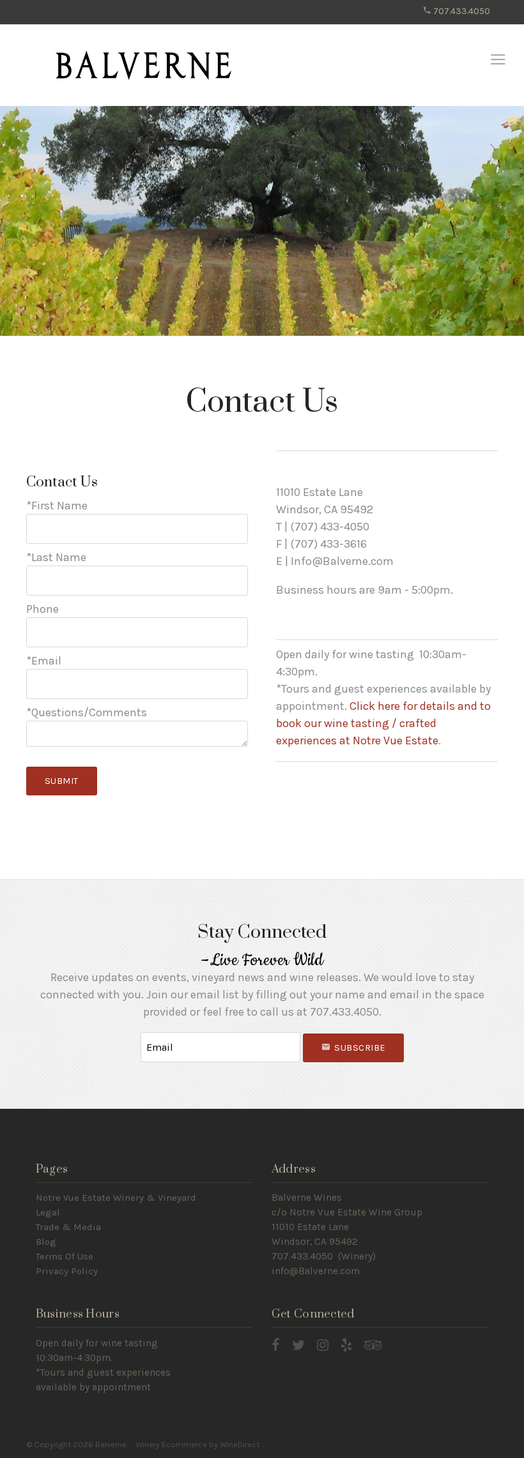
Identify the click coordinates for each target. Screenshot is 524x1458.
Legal (48, 1212)
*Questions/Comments (86, 712)
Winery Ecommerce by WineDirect (197, 1444)
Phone (42, 609)
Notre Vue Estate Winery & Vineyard (116, 1197)
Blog (46, 1241)
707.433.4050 (460, 11)
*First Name (57, 506)
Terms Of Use (64, 1256)
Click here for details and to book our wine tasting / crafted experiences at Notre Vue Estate (383, 723)
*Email (43, 661)
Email (129, 1034)
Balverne (144, 66)
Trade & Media (68, 1227)
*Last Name (56, 557)
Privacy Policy (67, 1271)
